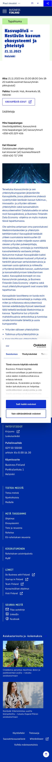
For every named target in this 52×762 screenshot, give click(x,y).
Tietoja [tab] (44, 354)
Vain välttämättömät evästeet (26, 413)
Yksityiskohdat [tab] (29, 354)
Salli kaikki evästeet (26, 404)
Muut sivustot (10, 3)
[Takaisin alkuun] (46, 754)
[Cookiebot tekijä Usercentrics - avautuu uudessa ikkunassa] (35, 346)
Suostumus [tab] (12, 354)
